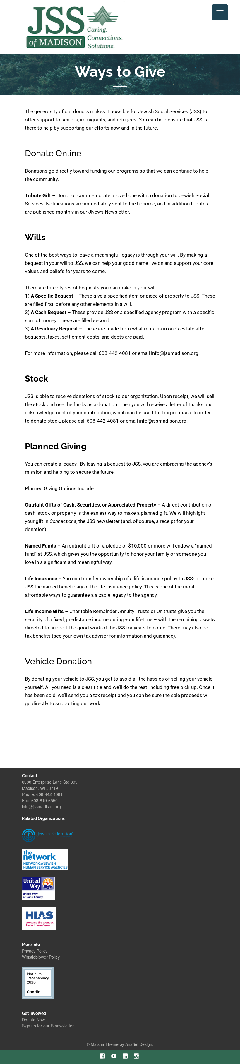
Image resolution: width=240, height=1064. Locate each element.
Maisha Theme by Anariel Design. (122, 1044)
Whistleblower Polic (40, 957)
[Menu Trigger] (220, 12)
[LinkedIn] (125, 1056)
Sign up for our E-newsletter (48, 1026)
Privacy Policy (34, 951)
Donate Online (53, 153)
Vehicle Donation (58, 661)
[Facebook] (102, 1056)
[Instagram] (136, 1056)
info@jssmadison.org (41, 806)
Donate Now (33, 1019)
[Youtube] (114, 1056)
